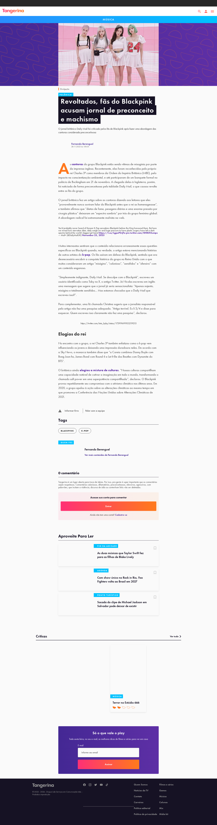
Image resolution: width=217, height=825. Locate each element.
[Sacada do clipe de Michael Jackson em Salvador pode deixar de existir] (76, 604)
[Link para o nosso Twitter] (95, 784)
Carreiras (138, 802)
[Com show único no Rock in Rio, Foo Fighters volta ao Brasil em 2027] (76, 580)
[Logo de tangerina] (13, 11)
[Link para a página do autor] (64, 145)
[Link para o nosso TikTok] (107, 784)
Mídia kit (163, 814)
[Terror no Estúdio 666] (128, 671)
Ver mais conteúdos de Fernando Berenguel (106, 454)
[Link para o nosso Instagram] (90, 784)
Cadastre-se (121, 514)
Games (162, 790)
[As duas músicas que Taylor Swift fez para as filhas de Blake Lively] (76, 555)
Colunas (163, 802)
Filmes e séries (166, 784)
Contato (138, 796)
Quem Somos (141, 784)
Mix (161, 808)
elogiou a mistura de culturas (99, 370)
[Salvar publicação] (155, 548)
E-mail (80, 745)
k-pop (86, 255)
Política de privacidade (145, 814)
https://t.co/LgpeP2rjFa (112, 232)
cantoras (77, 164)
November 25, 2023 (93, 235)
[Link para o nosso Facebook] (84, 784)
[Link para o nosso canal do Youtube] (101, 784)
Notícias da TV (141, 790)
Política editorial (142, 808)
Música (163, 796)
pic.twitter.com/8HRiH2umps (142, 232)
